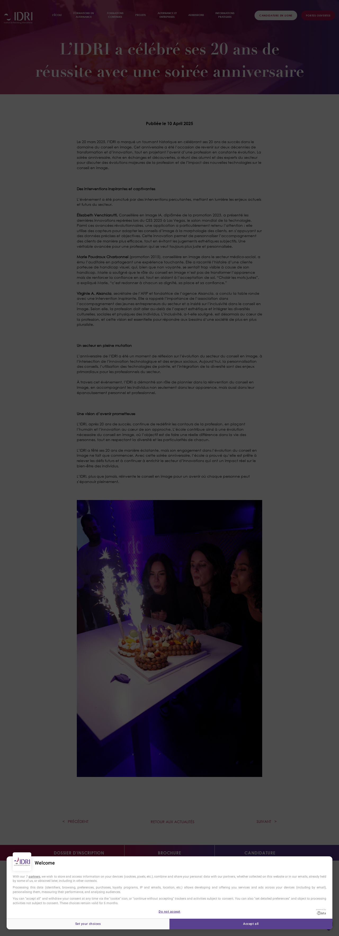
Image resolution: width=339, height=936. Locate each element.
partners (34, 876)
